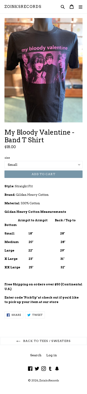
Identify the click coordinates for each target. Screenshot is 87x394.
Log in (51, 355)
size (7, 157)
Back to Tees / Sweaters (46, 341)
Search (35, 355)
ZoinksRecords (22, 6)
